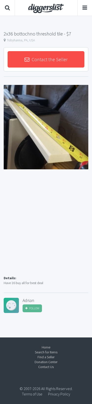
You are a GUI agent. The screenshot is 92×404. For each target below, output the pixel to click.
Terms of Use (32, 394)
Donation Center (46, 362)
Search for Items (46, 352)
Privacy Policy (59, 394)
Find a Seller (46, 357)
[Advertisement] (46, 228)
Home (46, 347)
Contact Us (46, 367)
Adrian (28, 300)
